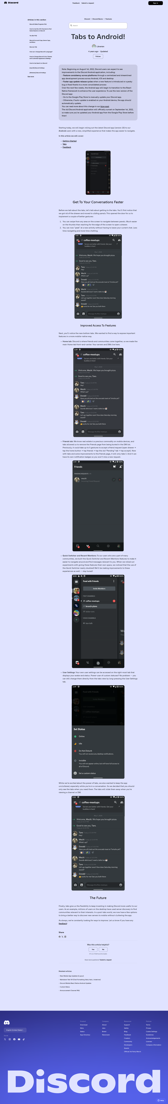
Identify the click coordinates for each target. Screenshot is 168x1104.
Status (82, 1031)
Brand (104, 1031)
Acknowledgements (153, 1038)
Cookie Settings (151, 1031)
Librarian (100, 47)
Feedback (76, 3)
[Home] (11, 3)
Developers (128, 1045)
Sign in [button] (155, 3)
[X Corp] (62, 937)
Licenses (149, 1041)
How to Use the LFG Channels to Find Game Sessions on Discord (40, 30)
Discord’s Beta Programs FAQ (38, 24)
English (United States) (14, 1030)
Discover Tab (33, 47)
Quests (126, 1048)
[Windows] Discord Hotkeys (38, 72)
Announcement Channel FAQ (70, 990)
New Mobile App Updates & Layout (72, 976)
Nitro (82, 1028)
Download (83, 1025)
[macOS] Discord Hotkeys (37, 68)
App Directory (85, 1035)
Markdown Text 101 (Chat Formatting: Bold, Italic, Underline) (80, 979)
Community (128, 1041)
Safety (126, 1028)
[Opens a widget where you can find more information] (160, 1100)
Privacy (148, 1028)
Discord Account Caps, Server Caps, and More (40, 41)
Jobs (103, 1028)
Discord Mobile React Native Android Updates (75, 983)
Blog (125, 1031)
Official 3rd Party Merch (132, 1051)
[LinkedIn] (65, 937)
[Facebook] (59, 937)
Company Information (153, 1045)
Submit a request (88, 3)
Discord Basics (97, 19)
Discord (87, 19)
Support (127, 1025)
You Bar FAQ (33, 35)
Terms (148, 1025)
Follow (98, 56)
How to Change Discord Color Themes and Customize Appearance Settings (41, 57)
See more (31, 76)
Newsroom (106, 1035)
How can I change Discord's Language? (41, 51)
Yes (93, 949)
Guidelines (150, 1035)
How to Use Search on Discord (38, 63)
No (103, 949)
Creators (127, 1038)
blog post (105, 106)
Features (108, 19)
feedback (63, 924)
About (104, 1025)
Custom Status (65, 987)
